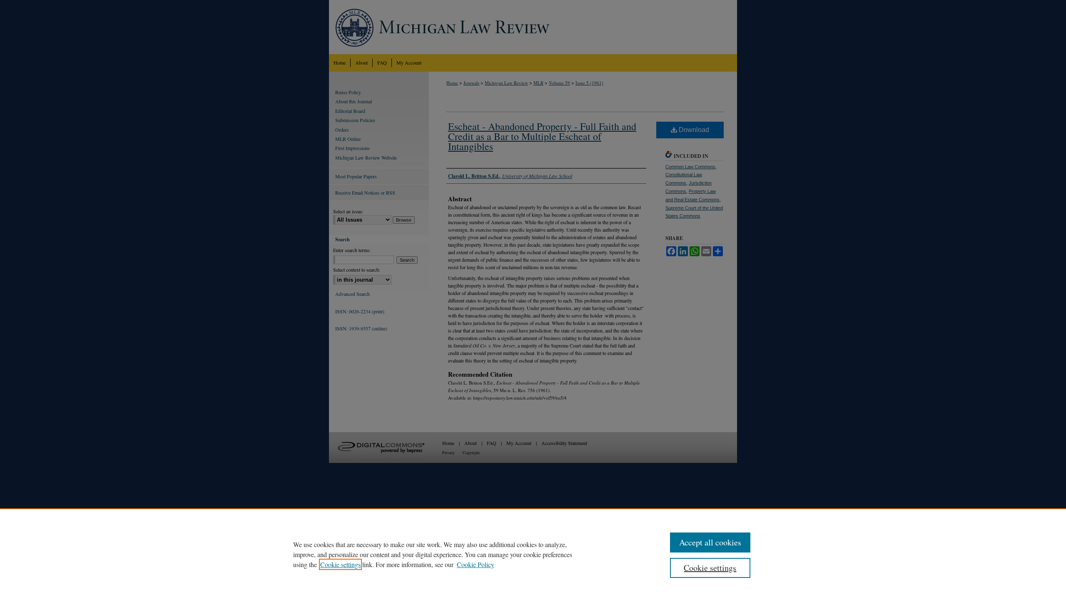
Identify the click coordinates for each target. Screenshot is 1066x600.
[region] (533, 554)
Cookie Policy (475, 564)
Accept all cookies (710, 542)
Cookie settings (340, 564)
